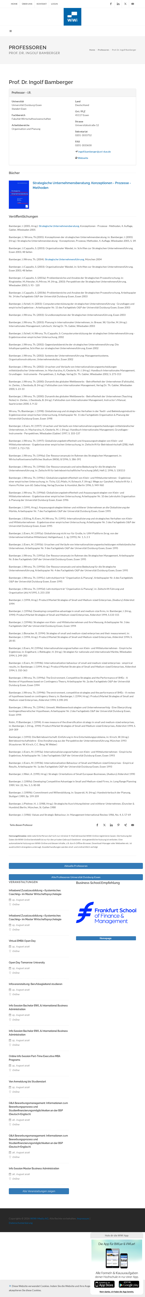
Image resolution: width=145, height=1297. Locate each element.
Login (54, 3)
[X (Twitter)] (125, 4)
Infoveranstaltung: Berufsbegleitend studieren (35, 984)
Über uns (27, 3)
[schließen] (10, 1285)
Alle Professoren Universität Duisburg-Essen (75, 877)
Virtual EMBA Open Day (22, 940)
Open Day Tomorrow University (27, 962)
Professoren (103, 49)
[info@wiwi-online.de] (132, 4)
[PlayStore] (129, 1283)
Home (14, 3)
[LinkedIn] (118, 4)
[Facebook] (110, 4)
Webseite (83, 157)
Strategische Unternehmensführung (64, 259)
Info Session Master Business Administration (34, 1168)
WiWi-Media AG (39, 1218)
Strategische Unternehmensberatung (59, 225)
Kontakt (42, 3)
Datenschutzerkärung (21, 1222)
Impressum (83, 1218)
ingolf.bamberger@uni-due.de (94, 151)
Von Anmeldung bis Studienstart (27, 1081)
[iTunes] (104, 1283)
